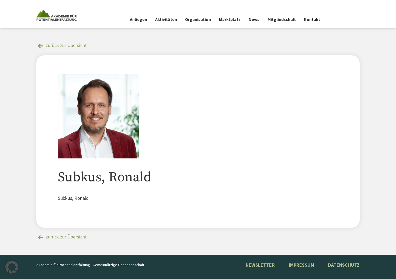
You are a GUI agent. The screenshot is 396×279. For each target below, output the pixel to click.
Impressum (301, 265)
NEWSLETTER (260, 265)
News (254, 19)
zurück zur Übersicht (66, 45)
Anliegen (138, 19)
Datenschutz (344, 265)
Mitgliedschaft (282, 19)
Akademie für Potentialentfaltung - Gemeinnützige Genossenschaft (90, 264)
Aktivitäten (166, 19)
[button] (12, 267)
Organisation (198, 19)
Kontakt (312, 19)
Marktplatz (230, 19)
